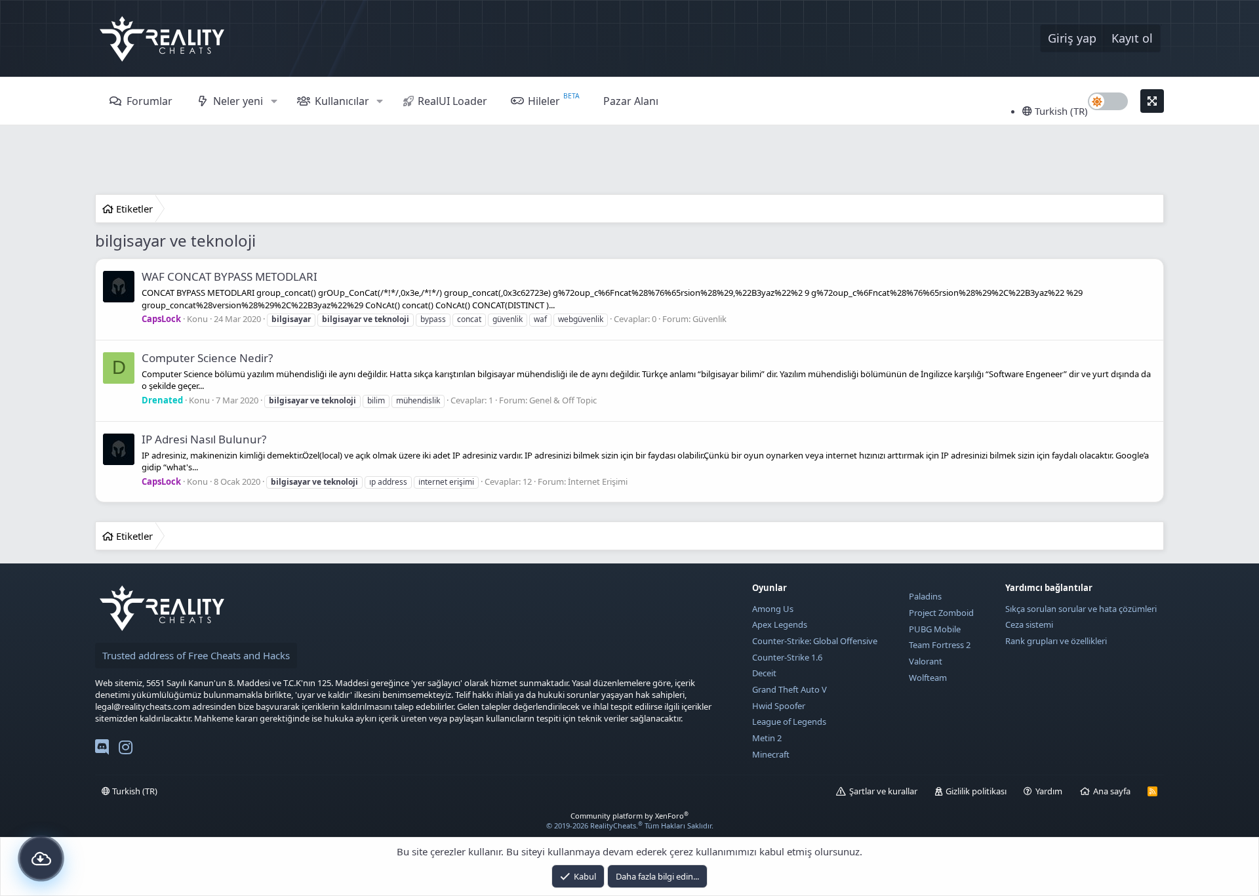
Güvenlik (709, 319)
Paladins (925, 596)
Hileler (544, 101)
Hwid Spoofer (778, 706)
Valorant (925, 661)
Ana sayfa (1111, 791)
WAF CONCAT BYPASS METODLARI (229, 276)
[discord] (102, 750)
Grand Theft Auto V (789, 689)
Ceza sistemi (1029, 624)
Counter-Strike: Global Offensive (814, 641)
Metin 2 (767, 738)
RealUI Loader (452, 101)
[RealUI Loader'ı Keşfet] (41, 858)
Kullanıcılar (342, 101)
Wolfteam (928, 677)
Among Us (772, 609)
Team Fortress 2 (939, 645)
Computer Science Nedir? (207, 357)
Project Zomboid (941, 613)
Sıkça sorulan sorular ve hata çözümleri (1081, 609)
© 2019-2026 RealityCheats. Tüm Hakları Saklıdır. (629, 825)
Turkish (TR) (1060, 110)
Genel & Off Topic (563, 400)
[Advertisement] (629, 161)
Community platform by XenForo (629, 816)
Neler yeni (238, 101)
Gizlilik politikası (976, 791)
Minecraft (770, 754)
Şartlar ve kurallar (883, 791)
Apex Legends (779, 624)
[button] (273, 101)
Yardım (1048, 791)
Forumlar (149, 101)
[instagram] (125, 750)
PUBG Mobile (935, 629)
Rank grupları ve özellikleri (1056, 641)
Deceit (764, 673)
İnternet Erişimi (598, 481)
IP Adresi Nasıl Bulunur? (204, 439)
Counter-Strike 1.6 (787, 657)
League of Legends (789, 721)
